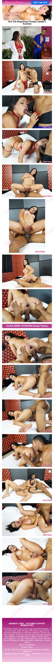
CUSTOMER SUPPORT (35, 624)
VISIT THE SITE (40, 3)
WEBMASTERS (27, 625)
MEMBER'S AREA (16, 624)
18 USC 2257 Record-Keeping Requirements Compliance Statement (27, 650)
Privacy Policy (27, 647)
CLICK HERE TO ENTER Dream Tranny (27, 326)
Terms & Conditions (27, 645)
